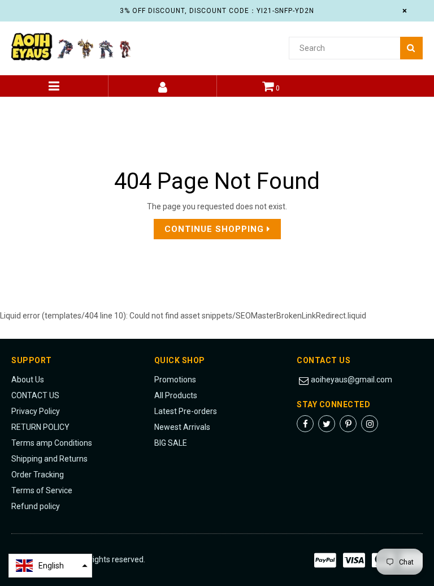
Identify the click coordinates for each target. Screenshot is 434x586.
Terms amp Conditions (51, 442)
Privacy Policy (35, 411)
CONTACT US (35, 395)
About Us (27, 379)
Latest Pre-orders (185, 411)
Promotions (175, 379)
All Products (175, 395)
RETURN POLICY (40, 427)
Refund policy (35, 506)
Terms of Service (41, 490)
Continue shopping (215, 229)
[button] (50, 566)
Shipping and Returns (49, 458)
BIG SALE (170, 442)
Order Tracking (37, 474)
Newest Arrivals (182, 427)
